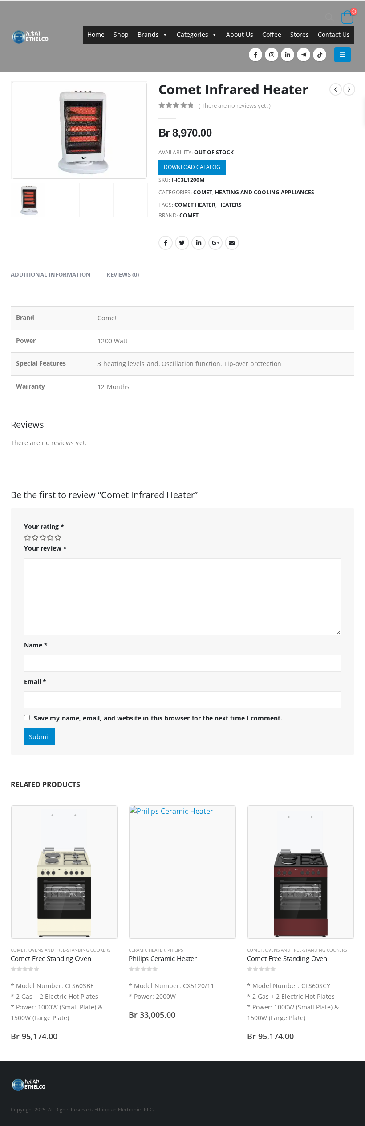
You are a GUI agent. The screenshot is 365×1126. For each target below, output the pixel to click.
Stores (299, 34)
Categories (192, 34)
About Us (239, 34)
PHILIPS (175, 950)
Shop (121, 34)
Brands (148, 34)
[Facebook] (255, 54)
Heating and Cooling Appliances (264, 192)
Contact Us (334, 34)
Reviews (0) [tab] (122, 274)
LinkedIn (198, 243)
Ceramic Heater (147, 950)
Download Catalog (192, 167)
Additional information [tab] (51, 274)
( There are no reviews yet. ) (235, 105)
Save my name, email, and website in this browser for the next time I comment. (158, 718)
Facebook (165, 243)
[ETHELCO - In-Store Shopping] (30, 37)
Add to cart (103, 820)
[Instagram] (271, 54)
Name (36, 645)
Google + (215, 243)
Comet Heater (194, 205)
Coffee (271, 34)
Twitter (182, 243)
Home (96, 34)
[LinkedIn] (287, 54)
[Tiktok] (319, 54)
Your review (45, 548)
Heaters (230, 205)
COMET (202, 192)
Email (232, 243)
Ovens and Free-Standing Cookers (69, 950)
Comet (189, 215)
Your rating (44, 526)
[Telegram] (303, 54)
